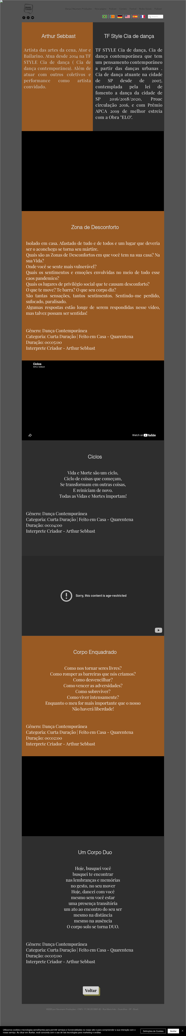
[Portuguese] (104, 16)
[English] (127, 16)
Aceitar (173, 1031)
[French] (142, 16)
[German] (120, 16)
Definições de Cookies (153, 1031)
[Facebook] (23, 17)
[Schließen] (182, 1031)
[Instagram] (28, 17)
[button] (78, 9)
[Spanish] (135, 16)
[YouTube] (32, 17)
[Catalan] (112, 16)
